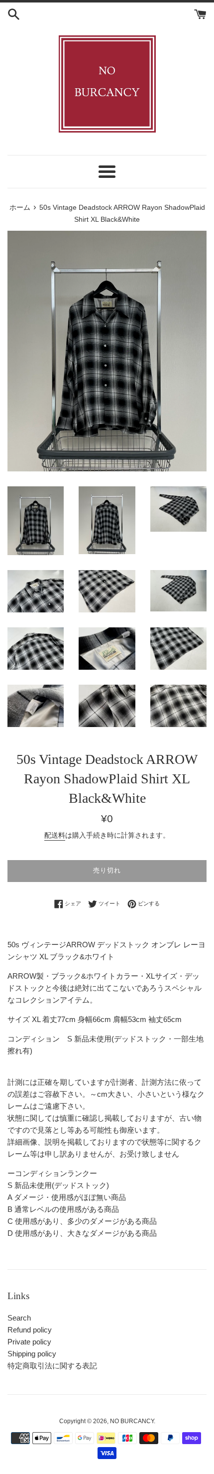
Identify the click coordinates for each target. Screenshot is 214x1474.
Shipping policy (31, 1353)
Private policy (29, 1341)
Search (19, 1318)
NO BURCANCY (132, 1421)
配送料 (54, 835)
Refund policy (29, 1330)
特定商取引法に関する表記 (52, 1365)
